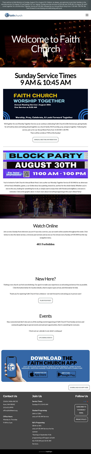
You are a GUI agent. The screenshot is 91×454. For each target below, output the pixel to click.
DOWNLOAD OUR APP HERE (79, 387)
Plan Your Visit (45, 300)
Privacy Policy (81, 419)
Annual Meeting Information (45, 140)
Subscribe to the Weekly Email (81, 410)
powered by (45, 451)
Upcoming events (45, 338)
